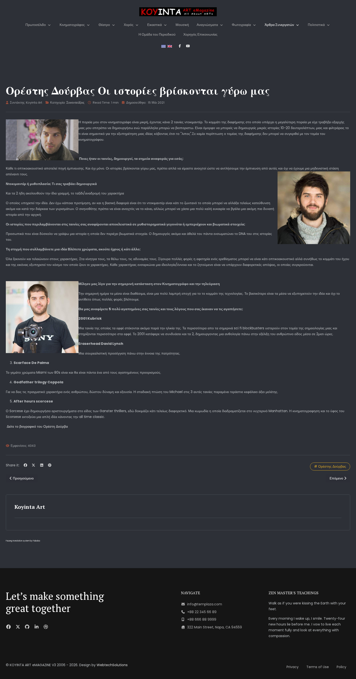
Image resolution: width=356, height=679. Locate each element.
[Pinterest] (50, 465)
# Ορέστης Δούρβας (330, 466)
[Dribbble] (46, 627)
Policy (341, 666)
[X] (33, 465)
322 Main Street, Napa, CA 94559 (214, 627)
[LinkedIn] (41, 465)
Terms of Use (317, 666)
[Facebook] (25, 465)
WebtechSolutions (112, 665)
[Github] (27, 627)
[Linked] (36, 627)
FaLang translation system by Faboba (23, 541)
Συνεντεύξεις (75, 102)
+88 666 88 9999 (201, 619)
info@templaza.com (204, 604)
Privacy (292, 666)
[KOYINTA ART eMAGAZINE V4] (178, 11)
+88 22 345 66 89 (202, 612)
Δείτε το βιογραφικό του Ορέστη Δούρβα (37, 426)
